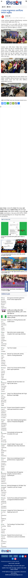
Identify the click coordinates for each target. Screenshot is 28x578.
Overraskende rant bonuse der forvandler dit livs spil (14, 433)
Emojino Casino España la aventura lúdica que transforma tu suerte (16, 408)
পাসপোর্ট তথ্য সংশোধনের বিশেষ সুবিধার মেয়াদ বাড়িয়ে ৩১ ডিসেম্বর (13, 237)
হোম (4, 7)
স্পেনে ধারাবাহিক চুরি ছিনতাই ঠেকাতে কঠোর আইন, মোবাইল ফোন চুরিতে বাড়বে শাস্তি (13, 254)
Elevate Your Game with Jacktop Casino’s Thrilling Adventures (15, 354)
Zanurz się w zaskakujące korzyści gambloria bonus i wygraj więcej (16, 459)
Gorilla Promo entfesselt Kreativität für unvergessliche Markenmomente (17, 498)
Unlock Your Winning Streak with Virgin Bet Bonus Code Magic (17, 394)
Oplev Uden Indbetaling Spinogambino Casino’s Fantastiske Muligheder (16, 420)
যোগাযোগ (15, 556)
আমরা (11, 556)
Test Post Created (11, 348)
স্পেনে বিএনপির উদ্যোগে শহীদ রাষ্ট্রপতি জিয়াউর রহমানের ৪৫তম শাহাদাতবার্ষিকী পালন (14, 272)
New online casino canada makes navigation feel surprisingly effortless (16, 333)
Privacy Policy (4, 556)
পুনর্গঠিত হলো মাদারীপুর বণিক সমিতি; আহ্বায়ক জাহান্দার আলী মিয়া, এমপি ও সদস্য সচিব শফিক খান (16, 311)
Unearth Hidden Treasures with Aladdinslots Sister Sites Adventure (16, 445)
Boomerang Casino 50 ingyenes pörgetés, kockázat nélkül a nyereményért (15, 473)
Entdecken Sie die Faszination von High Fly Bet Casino (15, 382)
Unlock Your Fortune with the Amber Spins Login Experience (16, 368)
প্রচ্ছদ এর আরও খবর (5, 219)
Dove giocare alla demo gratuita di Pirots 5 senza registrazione (15, 298)
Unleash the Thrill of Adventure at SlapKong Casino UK (15, 511)
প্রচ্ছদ (9, 7)
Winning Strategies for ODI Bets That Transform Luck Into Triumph (16, 486)
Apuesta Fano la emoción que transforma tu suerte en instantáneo (16, 536)
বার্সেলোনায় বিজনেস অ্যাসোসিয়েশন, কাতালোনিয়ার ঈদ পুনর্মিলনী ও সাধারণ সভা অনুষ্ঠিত (14, 290)
